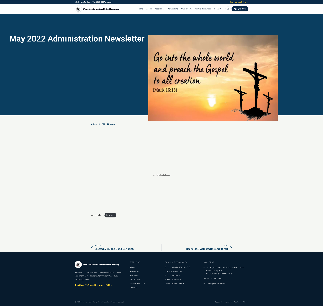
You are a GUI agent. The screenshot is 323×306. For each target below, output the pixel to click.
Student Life (186, 9)
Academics (159, 9)
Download (110, 215)
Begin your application (239, 2)
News (112, 124)
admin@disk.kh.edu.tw (214, 284)
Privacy (245, 302)
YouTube (237, 302)
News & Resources (203, 9)
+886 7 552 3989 (213, 278)
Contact (217, 9)
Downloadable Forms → (174, 271)
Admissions (173, 9)
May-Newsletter (97, 215)
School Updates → (172, 275)
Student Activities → (173, 279)
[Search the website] (228, 8)
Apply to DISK (240, 9)
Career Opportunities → (174, 283)
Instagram (228, 302)
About (149, 9)
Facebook (218, 302)
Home (140, 9)
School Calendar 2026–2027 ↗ (177, 267)
